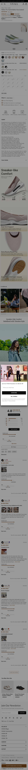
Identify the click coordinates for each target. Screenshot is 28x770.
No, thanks (14, 396)
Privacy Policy (4, 400)
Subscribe (14, 392)
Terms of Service (12, 400)
